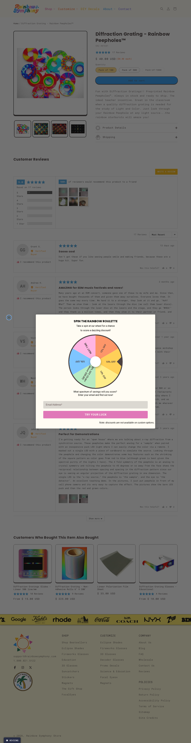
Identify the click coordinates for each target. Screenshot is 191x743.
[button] (12, 740)
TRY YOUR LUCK (96, 414)
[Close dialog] (9, 317)
